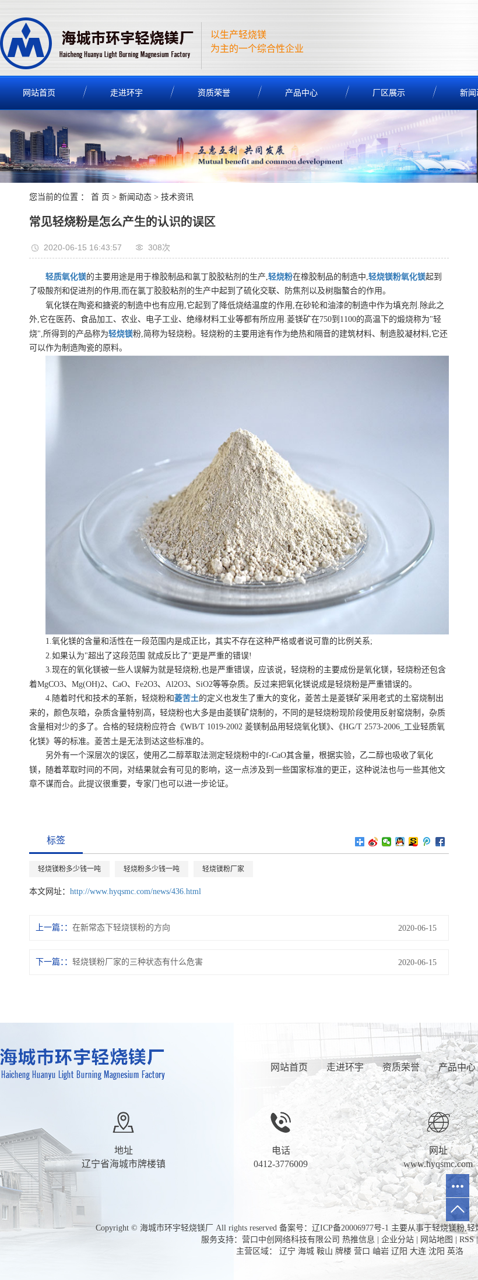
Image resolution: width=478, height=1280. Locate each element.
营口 (362, 1251)
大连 (418, 1251)
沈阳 (436, 1251)
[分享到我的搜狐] (414, 841)
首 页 (100, 197)
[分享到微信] (387, 841)
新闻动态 (135, 197)
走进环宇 (126, 92)
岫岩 (380, 1251)
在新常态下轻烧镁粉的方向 (121, 927)
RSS (466, 1239)
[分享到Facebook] (440, 841)
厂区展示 (388, 92)
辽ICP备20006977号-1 (350, 1228)
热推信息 (358, 1239)
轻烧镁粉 (448, 1228)
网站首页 (289, 1067)
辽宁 (287, 1251)
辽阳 (399, 1251)
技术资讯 (177, 197)
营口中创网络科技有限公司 (291, 1239)
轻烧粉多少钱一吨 (152, 869)
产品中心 (301, 92)
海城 (306, 1251)
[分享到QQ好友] (400, 841)
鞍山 (325, 1251)
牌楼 (343, 1251)
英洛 (455, 1251)
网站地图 (436, 1239)
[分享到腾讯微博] (427, 841)
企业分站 (397, 1239)
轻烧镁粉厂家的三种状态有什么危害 (137, 962)
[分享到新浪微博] (373, 841)
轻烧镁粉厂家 (223, 869)
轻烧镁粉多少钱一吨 (69, 869)
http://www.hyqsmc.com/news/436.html (135, 891)
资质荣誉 (214, 92)
